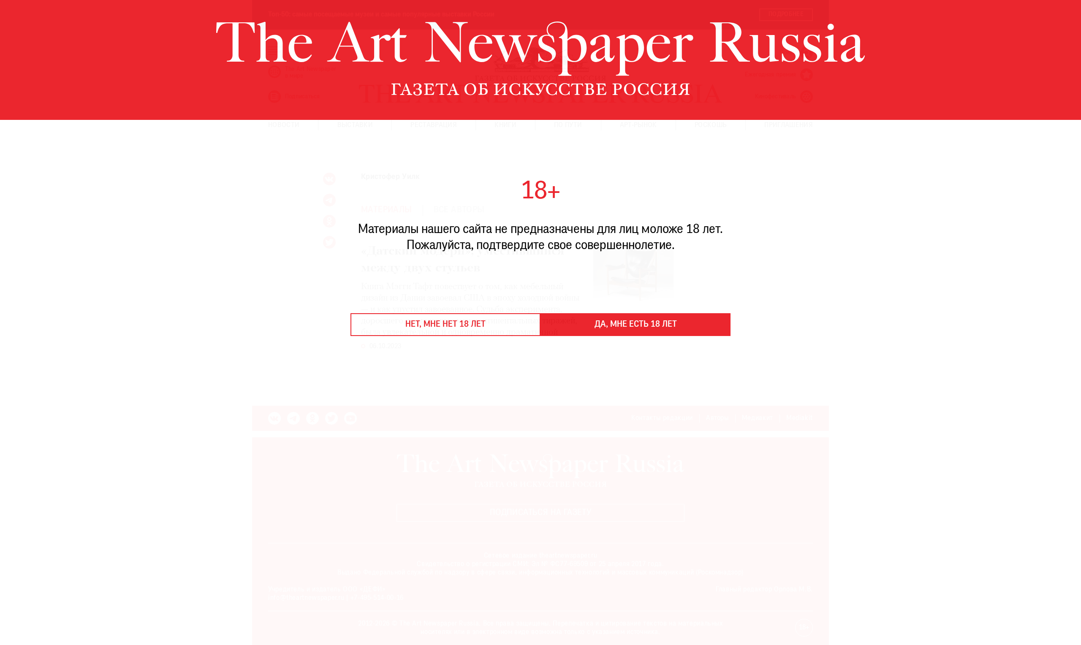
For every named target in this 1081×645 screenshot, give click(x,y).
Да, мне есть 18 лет (636, 324)
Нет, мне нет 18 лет (445, 324)
